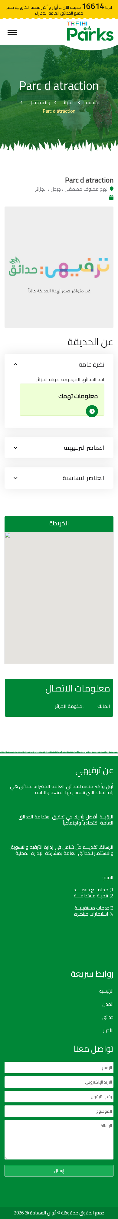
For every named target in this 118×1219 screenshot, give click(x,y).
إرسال (59, 1170)
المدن (107, 1004)
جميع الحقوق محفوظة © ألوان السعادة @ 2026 (59, 1212)
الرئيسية (93, 102)
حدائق (107, 1017)
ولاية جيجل (39, 102)
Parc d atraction (59, 110)
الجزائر (68, 102)
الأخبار (108, 1030)
